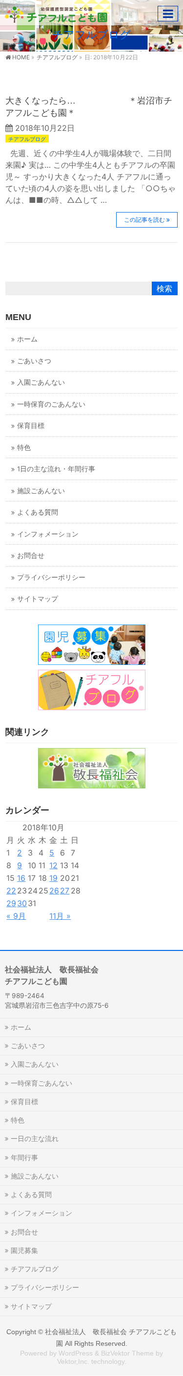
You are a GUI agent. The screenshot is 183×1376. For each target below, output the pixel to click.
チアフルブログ (27, 139)
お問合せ (30, 555)
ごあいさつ (34, 361)
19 (53, 878)
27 (64, 890)
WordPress (76, 1353)
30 (22, 903)
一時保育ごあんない (41, 1083)
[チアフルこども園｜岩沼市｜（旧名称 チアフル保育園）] (56, 12)
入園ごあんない (41, 382)
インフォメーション (48, 534)
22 (11, 890)
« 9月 (16, 916)
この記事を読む (144, 219)
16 (21, 878)
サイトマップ (37, 599)
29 (11, 903)
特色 (24, 447)
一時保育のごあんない (51, 404)
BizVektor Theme (127, 1353)
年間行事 (24, 1157)
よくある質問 (37, 512)
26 (54, 890)
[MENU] (168, 13)
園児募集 (24, 1250)
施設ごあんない (41, 491)
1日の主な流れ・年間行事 (56, 469)
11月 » (60, 916)
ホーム (27, 339)
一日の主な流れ (35, 1138)
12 (53, 865)
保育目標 (30, 425)
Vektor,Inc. (73, 1361)
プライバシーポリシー (51, 577)
